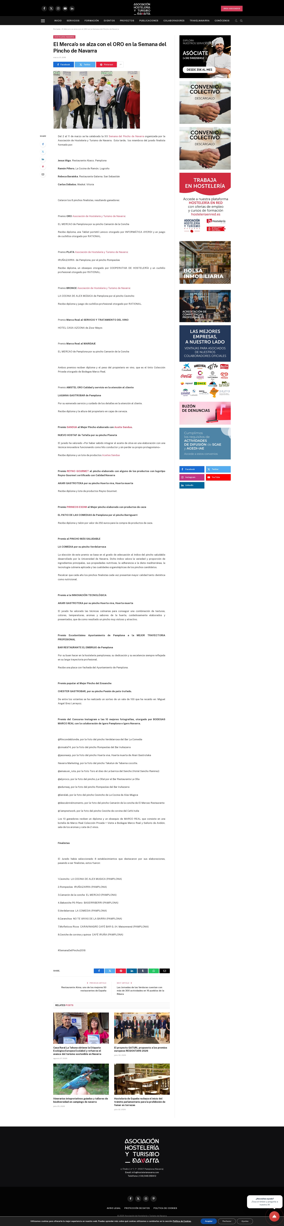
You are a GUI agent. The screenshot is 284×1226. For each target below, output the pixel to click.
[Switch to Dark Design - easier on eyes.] (236, 20)
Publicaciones (148, 20)
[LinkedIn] (43, 159)
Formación (92, 20)
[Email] (43, 174)
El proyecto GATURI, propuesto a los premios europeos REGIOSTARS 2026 (140, 1049)
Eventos (109, 20)
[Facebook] (43, 144)
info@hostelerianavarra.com (145, 1172)
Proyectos (127, 20)
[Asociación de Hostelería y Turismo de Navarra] (142, 8)
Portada (56, 29)
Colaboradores (174, 20)
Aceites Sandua (111, 455)
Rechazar (226, 1221)
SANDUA (72, 427)
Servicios (73, 20)
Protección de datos (137, 1208)
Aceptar (208, 1221)
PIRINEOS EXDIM (77, 507)
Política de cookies (165, 1208)
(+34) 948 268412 (147, 1176)
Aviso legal (114, 1208)
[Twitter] (43, 152)
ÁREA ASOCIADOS (232, 9)
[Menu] (43, 20)
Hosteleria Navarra (64, 37)
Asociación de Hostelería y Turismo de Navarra (98, 216)
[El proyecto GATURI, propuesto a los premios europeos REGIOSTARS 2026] (142, 1028)
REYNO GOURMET (78, 471)
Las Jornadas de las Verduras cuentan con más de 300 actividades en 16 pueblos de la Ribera (140, 990)
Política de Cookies (182, 1221)
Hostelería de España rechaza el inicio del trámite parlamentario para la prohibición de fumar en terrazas (139, 1102)
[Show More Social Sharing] (121, 64)
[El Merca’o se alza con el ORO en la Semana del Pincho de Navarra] (96, 128)
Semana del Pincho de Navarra (126, 136)
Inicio (58, 20)
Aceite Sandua (123, 427)
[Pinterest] (43, 167)
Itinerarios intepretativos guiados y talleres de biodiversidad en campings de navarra (80, 1100)
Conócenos (222, 20)
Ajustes (244, 1221)
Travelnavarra (200, 20)
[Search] (241, 20)
